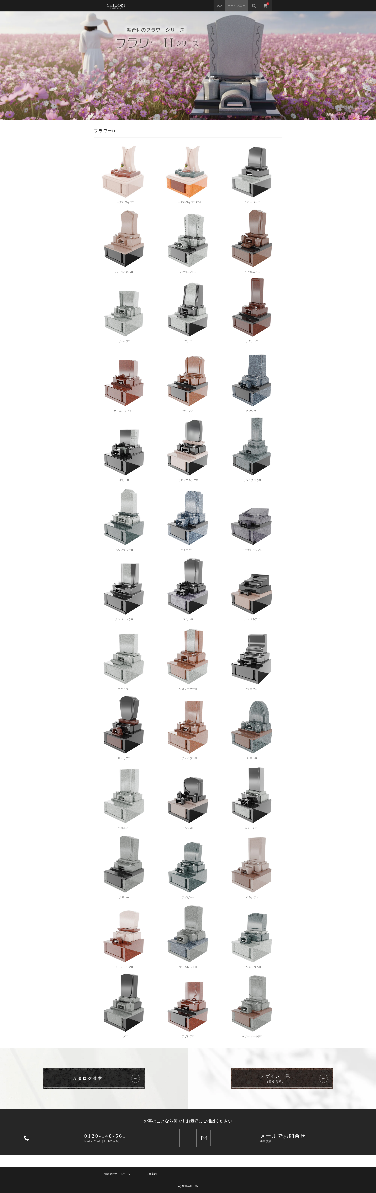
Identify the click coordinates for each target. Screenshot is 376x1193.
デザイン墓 (235, 5)
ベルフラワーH (124, 549)
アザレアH (188, 1036)
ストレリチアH (124, 967)
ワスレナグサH (188, 688)
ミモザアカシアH (188, 480)
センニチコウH (252, 480)
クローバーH (252, 202)
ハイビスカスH (124, 271)
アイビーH (188, 897)
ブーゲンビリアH (252, 549)
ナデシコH (252, 341)
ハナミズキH (187, 271)
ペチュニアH (252, 271)
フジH (188, 341)
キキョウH (124, 688)
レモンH (252, 758)
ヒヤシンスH (187, 410)
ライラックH (187, 549)
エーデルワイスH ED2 (188, 202)
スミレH (188, 619)
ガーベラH (124, 341)
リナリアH (124, 758)
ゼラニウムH (252, 688)
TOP (219, 5)
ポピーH (124, 480)
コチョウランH (188, 758)
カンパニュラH (124, 619)
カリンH (124, 897)
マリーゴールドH (252, 1036)
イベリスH (188, 827)
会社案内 (151, 1173)
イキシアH (252, 897)
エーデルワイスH (124, 202)
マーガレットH (188, 967)
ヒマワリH (252, 410)
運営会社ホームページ (117, 1173)
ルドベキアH (252, 619)
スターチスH (252, 827)
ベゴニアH (124, 827)
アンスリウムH (252, 967)
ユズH (124, 1036)
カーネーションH (124, 410)
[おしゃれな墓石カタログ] (115, 5)
